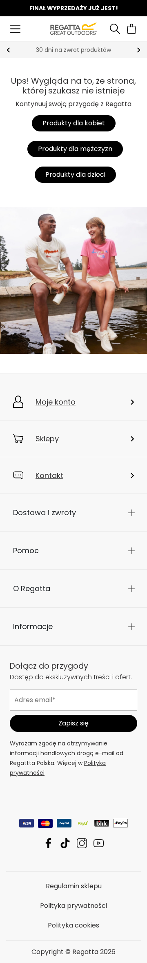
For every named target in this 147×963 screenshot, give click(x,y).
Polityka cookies (73, 925)
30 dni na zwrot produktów (73, 50)
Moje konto (56, 402)
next (139, 50)
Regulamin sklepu (74, 885)
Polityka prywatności (73, 905)
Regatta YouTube (99, 843)
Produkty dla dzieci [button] (75, 174)
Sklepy (47, 439)
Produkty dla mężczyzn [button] (75, 148)
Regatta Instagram (82, 843)
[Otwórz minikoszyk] (132, 29)
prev (8, 50)
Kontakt (49, 475)
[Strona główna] (73, 28)
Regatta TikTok (65, 843)
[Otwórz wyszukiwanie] (115, 29)
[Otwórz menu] (15, 29)
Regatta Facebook (48, 843)
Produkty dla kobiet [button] (73, 123)
